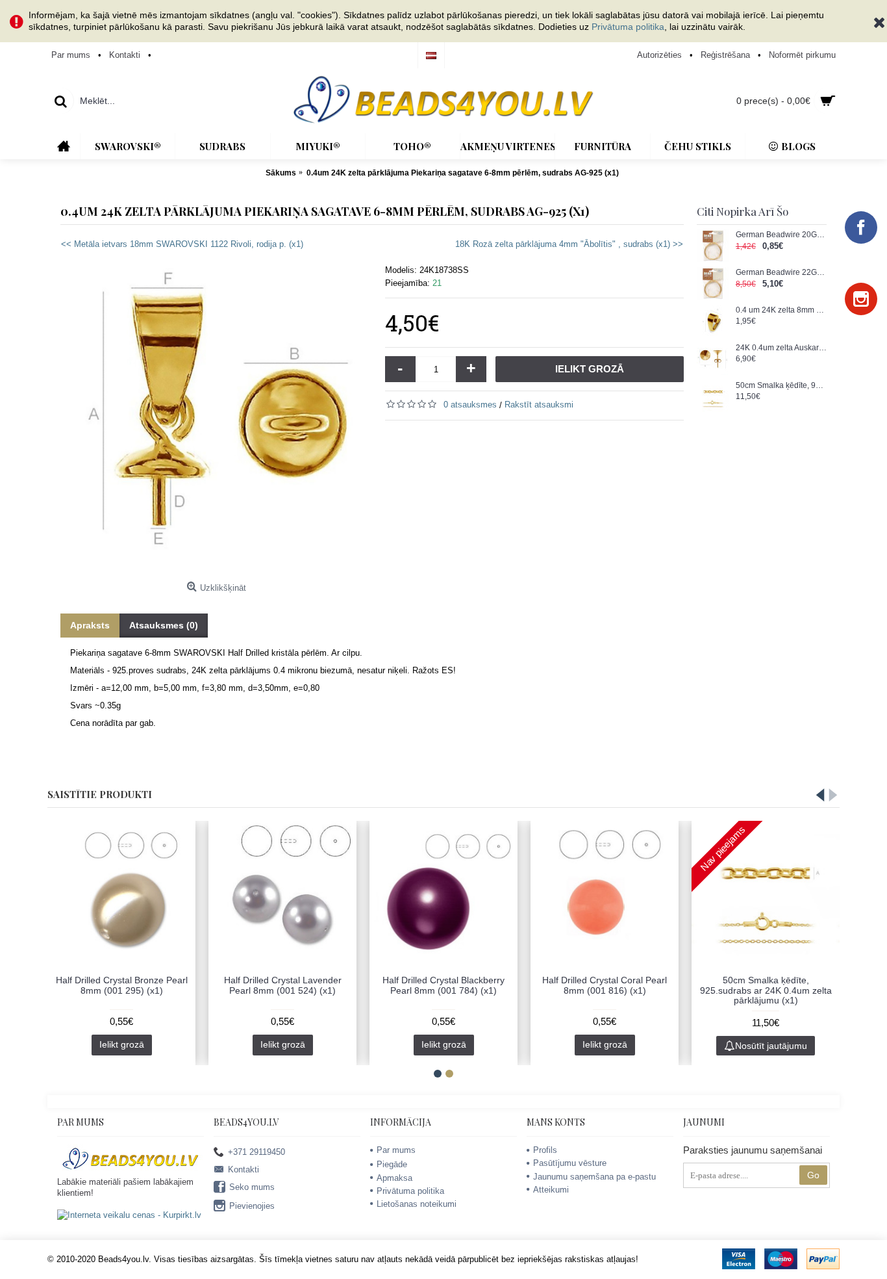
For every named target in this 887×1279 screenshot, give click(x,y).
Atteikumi (551, 1190)
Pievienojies (252, 1206)
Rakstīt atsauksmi (539, 404)
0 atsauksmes (470, 404)
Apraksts (90, 625)
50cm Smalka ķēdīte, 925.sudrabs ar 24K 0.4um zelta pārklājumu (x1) (781, 385)
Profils (545, 1150)
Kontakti (243, 1169)
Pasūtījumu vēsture (569, 1163)
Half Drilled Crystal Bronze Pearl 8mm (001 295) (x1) (122, 985)
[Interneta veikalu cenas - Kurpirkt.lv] (129, 1215)
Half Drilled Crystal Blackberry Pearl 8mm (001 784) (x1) (443, 985)
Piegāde (392, 1164)
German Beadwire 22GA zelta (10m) (781, 272)
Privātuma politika (628, 26)
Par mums (396, 1150)
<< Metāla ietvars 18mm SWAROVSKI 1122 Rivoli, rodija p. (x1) (182, 244)
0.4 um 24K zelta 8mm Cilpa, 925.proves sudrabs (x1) (781, 310)
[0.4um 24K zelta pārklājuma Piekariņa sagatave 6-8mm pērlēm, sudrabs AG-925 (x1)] (216, 420)
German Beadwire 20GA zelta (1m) (781, 235)
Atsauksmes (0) (163, 625)
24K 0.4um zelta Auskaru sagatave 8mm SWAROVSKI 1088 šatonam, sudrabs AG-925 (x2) (781, 348)
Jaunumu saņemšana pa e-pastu (594, 1177)
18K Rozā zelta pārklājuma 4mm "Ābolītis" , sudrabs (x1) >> (569, 244)
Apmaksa (394, 1178)
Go (813, 1175)
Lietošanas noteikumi (416, 1204)
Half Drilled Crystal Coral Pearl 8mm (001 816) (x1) (604, 985)
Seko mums (252, 1187)
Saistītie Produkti (99, 794)
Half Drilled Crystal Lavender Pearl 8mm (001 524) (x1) (283, 985)
